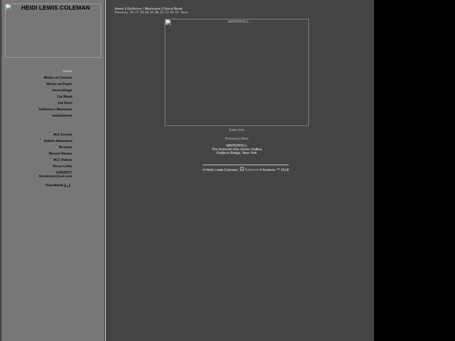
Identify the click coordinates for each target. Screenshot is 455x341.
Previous (121, 12)
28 (142, 12)
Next (184, 12)
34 (172, 12)
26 (132, 12)
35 (177, 12)
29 (147, 12)
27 (137, 12)
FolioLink (251, 169)
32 (162, 12)
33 (167, 12)
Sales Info (236, 130)
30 (152, 12)
